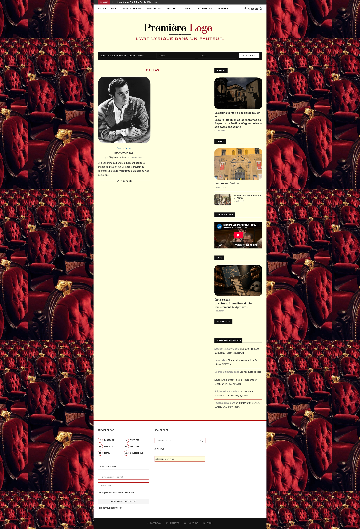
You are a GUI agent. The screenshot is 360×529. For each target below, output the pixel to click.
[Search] (260, 9)
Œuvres (187, 9)
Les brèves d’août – (226, 183)
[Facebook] (245, 9)
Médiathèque (205, 9)
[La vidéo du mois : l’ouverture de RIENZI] (222, 199)
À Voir (114, 9)
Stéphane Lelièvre (117, 157)
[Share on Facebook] (121, 181)
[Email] (256, 9)
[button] (112, 2)
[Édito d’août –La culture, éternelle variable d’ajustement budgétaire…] (238, 281)
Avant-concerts (132, 9)
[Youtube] (252, 9)
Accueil (102, 9)
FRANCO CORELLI (124, 152)
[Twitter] (248, 9)
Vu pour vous (153, 9)
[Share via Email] (130, 181)
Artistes (172, 9)
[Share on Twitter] (124, 181)
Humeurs (223, 9)
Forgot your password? (110, 508)
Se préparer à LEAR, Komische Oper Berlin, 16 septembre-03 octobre (151, 2)
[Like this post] (118, 181)
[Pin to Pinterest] (127, 181)
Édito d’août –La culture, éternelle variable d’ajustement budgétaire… (233, 303)
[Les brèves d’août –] (238, 164)
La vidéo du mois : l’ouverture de (248, 196)
